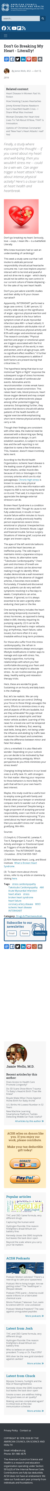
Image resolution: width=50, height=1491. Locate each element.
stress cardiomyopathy (24, 884)
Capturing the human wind (20, 1222)
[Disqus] (25, 988)
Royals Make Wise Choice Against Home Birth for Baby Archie (23, 1099)
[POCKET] (28, 59)
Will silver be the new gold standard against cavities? (24, 1358)
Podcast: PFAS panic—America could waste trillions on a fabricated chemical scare (24, 1295)
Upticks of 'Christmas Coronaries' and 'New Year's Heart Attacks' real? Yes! (25, 131)
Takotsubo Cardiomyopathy (23, 887)
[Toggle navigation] (5, 35)
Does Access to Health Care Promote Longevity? (20, 1083)
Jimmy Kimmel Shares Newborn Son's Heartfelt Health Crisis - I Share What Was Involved (22, 109)
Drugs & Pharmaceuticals (29, 916)
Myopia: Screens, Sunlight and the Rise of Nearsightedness (24, 1382)
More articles (34, 1363)
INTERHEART (15, 910)
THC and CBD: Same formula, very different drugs (24, 1217)
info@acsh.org (17, 1450)
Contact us (25, 1430)
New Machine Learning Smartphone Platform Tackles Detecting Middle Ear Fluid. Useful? (24, 1114)
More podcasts (33, 1315)
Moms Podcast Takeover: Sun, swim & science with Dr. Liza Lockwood (24, 1303)
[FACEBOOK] (12, 59)
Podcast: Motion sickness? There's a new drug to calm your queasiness (25, 1278)
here (14, 878)
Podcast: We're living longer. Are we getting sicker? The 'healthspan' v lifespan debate (24, 1286)
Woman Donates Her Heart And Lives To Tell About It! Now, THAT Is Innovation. (25, 120)
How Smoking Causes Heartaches (23, 101)
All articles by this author (28, 1121)
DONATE (25, 1161)
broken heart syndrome (20, 897)
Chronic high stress (29, 479)
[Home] (24, 7)
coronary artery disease (20, 904)
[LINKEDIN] (23, 59)
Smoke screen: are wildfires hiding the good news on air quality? (24, 1396)
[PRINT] (40, 59)
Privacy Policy (11, 1430)
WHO (38, 904)
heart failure (14, 900)
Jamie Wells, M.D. (23, 70)
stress (26, 894)
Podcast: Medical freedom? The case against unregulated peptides (25, 1310)
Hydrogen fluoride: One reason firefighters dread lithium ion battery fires (22, 1229)
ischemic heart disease (20, 907)
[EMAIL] (6, 59)
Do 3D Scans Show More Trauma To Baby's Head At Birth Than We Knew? (23, 1091)
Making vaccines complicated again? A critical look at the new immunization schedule (25, 1404)
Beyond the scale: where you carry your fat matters (24, 1243)
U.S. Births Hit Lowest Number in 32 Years (24, 1106)
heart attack (14, 894)
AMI (42, 887)
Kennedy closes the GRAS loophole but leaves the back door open (24, 1237)
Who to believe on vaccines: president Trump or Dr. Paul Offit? (24, 1351)
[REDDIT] (34, 59)
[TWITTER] (17, 59)
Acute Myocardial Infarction (22, 890)
